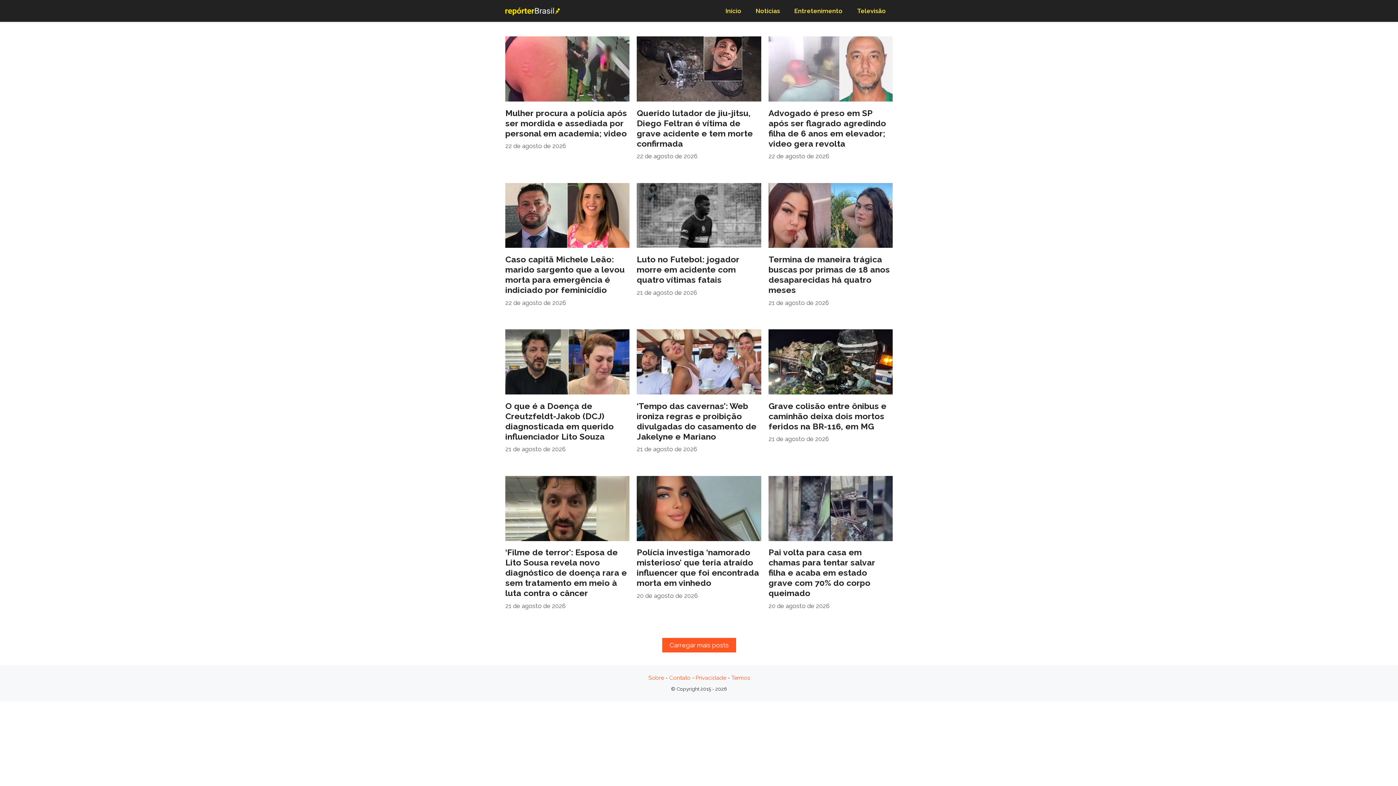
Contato (680, 678)
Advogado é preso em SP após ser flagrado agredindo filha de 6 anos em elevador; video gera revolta (827, 128)
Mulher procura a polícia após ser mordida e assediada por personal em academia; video (566, 123)
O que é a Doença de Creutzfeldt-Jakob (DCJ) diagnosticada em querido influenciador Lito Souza (559, 421)
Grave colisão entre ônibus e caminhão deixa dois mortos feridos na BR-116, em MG (827, 416)
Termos (740, 678)
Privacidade (711, 678)
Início (733, 11)
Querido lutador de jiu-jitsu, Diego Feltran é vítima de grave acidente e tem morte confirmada (695, 128)
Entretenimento (818, 11)
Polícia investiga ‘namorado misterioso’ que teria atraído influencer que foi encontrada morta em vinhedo (698, 567)
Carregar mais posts (699, 645)
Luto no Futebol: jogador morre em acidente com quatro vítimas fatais (688, 269)
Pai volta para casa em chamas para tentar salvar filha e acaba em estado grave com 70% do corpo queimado (822, 572)
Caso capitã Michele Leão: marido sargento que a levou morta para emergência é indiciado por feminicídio (565, 274)
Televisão (871, 11)
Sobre (656, 678)
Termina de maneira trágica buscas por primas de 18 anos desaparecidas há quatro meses (829, 274)
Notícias (768, 11)
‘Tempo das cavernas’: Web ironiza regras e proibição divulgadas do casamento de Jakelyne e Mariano (697, 421)
